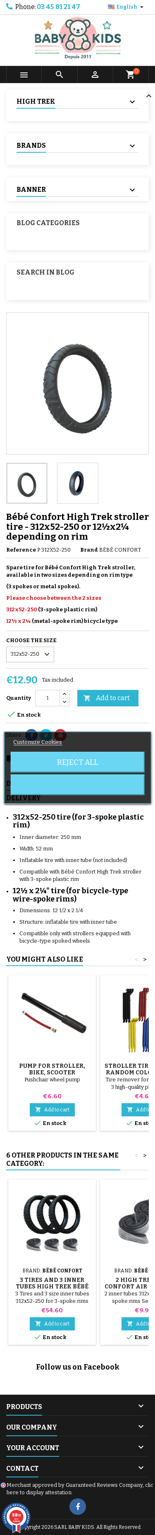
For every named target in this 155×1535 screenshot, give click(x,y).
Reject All (77, 761)
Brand (89, 550)
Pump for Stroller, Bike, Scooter (52, 1069)
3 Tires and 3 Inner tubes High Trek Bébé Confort (52, 1286)
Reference (21, 550)
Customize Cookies (37, 741)
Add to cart (106, 698)
